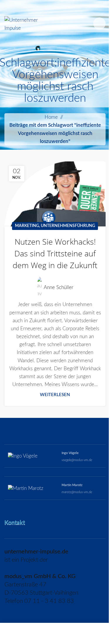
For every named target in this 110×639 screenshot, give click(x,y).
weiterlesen (55, 395)
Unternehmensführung (68, 226)
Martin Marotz (72, 485)
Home (51, 117)
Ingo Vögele (70, 453)
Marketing (27, 226)
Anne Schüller (58, 287)
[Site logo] (23, 23)
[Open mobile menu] (99, 23)
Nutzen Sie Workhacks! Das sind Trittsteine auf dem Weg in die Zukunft (55, 253)
